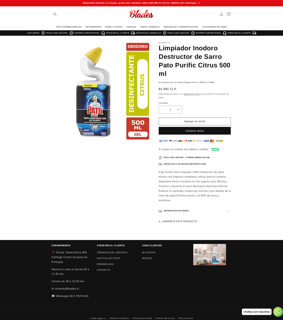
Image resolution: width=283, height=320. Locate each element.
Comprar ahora (195, 130)
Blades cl (101, 318)
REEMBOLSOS (105, 264)
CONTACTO (103, 270)
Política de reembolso (119, 318)
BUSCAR (147, 258)
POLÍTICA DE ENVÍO (108, 258)
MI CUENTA (148, 252)
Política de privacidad (142, 318)
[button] (55, 14)
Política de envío (185, 318)
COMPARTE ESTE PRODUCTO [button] (179, 221)
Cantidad (163, 103)
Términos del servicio (165, 318)
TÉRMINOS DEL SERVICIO (112, 252)
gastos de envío (192, 94)
